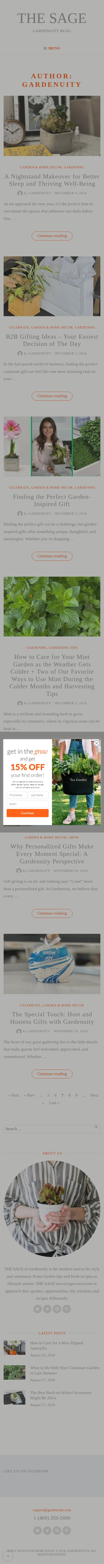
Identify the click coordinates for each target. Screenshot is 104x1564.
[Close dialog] (97, 743)
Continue (27, 813)
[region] (52, 1525)
